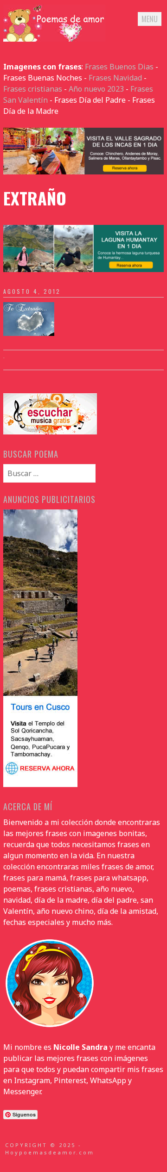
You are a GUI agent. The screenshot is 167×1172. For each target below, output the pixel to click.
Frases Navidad (115, 78)
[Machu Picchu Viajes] (83, 172)
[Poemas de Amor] (54, 39)
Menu (149, 19)
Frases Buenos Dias (119, 67)
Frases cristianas (32, 89)
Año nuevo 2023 (96, 89)
